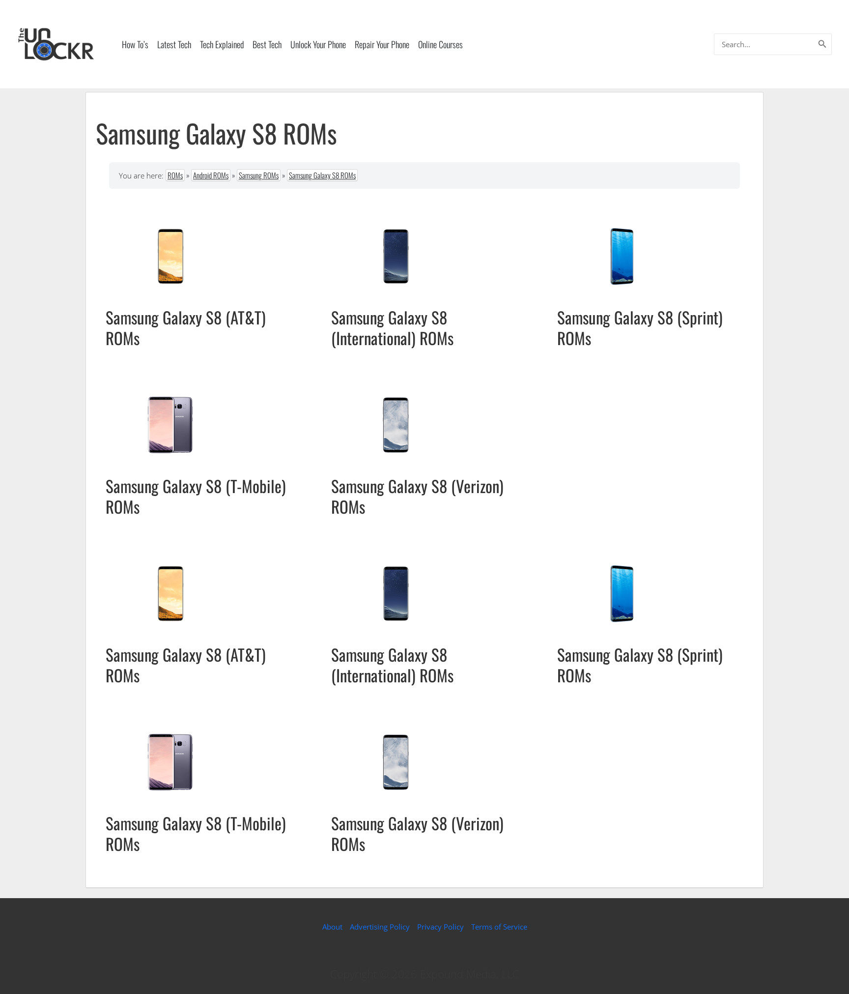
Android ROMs (210, 175)
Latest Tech (174, 44)
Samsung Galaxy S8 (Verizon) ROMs (417, 496)
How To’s (135, 44)
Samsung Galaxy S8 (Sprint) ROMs (640, 327)
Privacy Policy (440, 927)
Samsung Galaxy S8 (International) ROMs (392, 327)
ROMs (175, 175)
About (332, 927)
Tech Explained (222, 44)
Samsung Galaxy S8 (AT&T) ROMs (186, 327)
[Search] (822, 44)
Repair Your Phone (382, 44)
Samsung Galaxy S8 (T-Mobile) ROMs (196, 496)
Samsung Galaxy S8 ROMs (322, 175)
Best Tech (267, 44)
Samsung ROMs (259, 175)
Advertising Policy (380, 927)
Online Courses (440, 44)
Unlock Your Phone (318, 44)
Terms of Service (499, 927)
